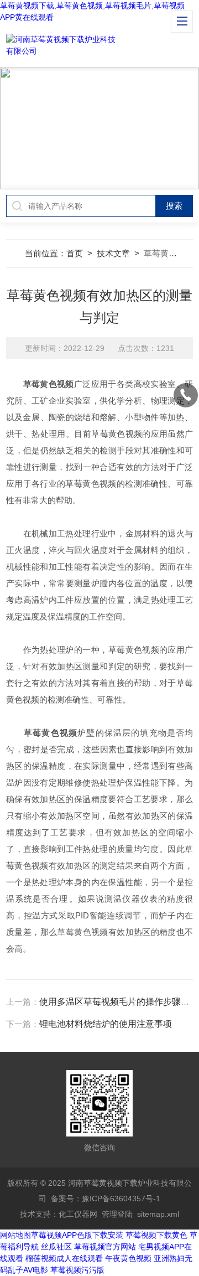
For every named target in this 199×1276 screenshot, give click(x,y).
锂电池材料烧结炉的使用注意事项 (105, 1024)
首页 (74, 253)
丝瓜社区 (56, 1246)
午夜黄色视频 (128, 1258)
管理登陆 (117, 1214)
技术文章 (113, 253)
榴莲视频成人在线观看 (64, 1258)
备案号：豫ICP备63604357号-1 (105, 1198)
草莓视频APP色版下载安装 (77, 1235)
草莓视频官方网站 (105, 1246)
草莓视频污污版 (77, 1269)
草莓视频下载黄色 (156, 1235)
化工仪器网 (78, 1214)
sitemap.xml (158, 1214)
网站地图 (15, 1235)
